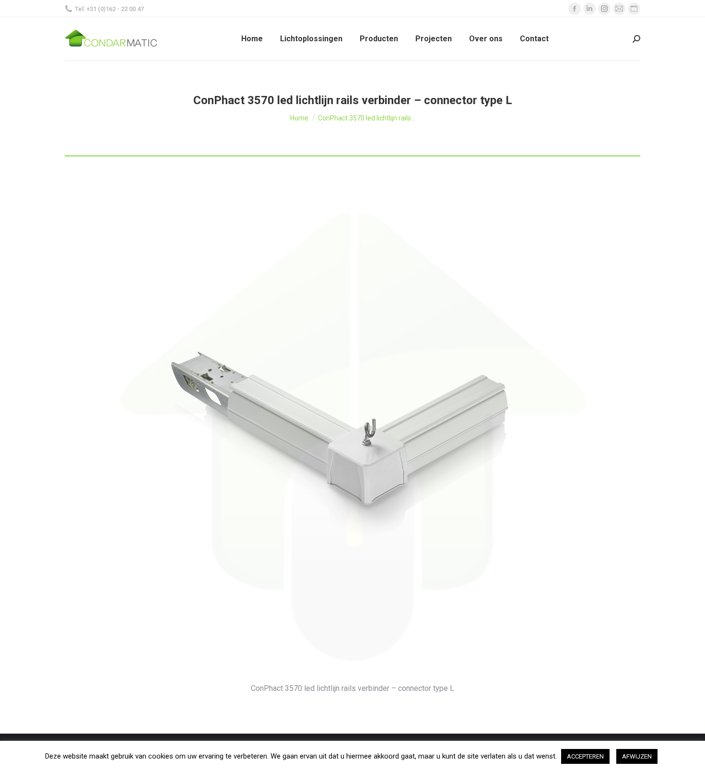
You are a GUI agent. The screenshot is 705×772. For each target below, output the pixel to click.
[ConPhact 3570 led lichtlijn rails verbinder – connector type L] (353, 433)
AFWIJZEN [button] (637, 756)
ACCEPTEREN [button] (585, 756)
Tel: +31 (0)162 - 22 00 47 (109, 8)
